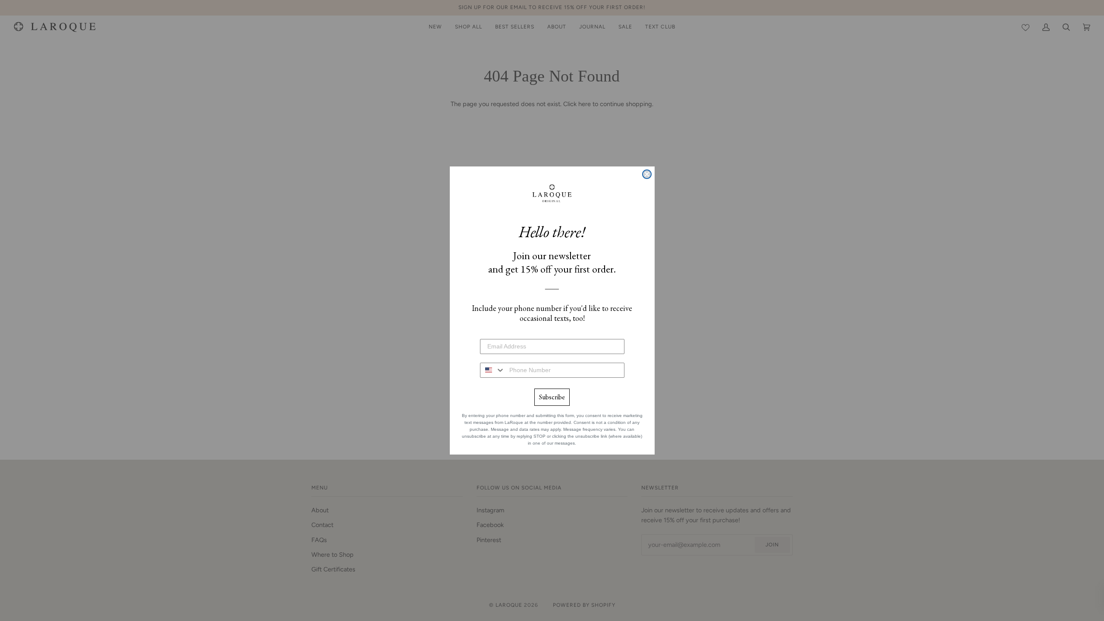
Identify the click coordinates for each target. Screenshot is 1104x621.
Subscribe (552, 396)
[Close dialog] (647, 174)
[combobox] (492, 370)
